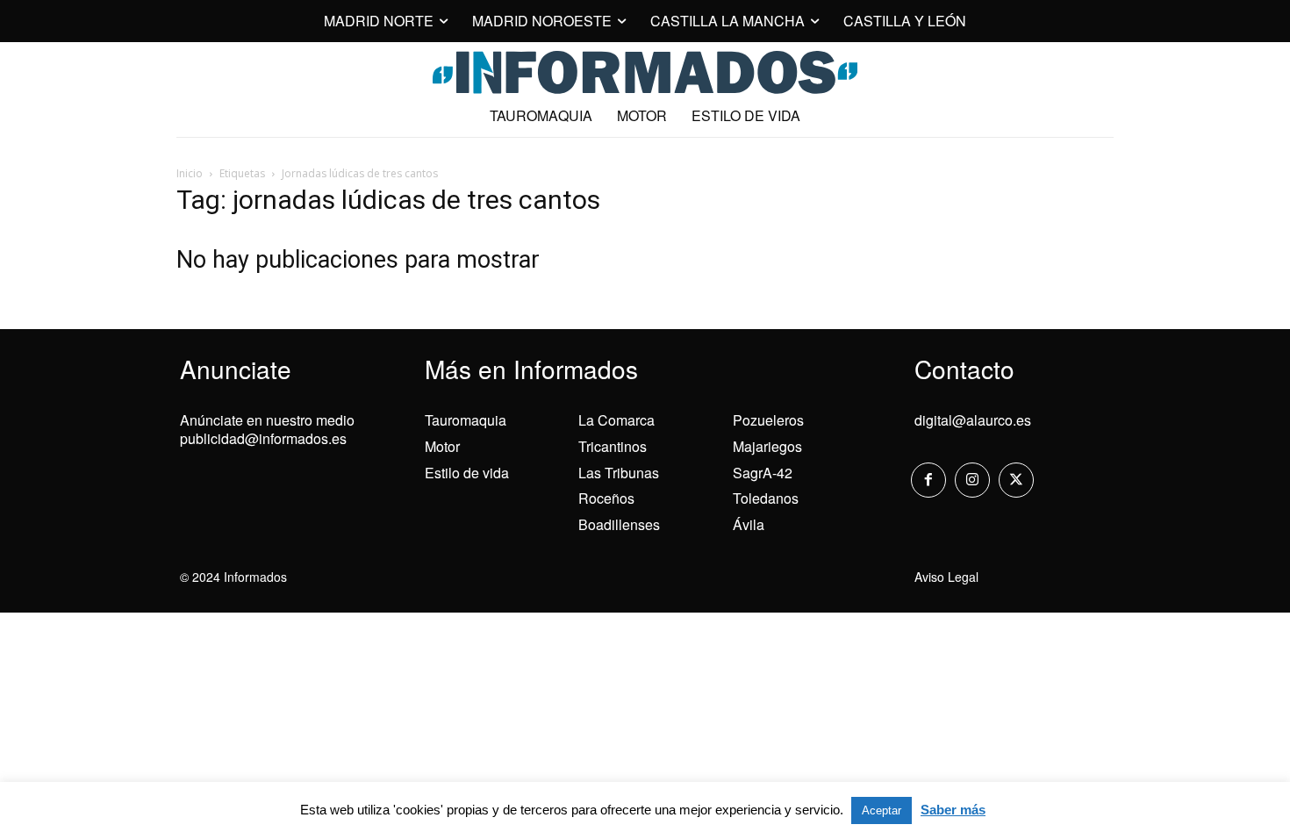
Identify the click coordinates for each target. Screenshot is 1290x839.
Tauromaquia (465, 420)
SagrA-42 (762, 473)
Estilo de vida (467, 473)
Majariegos (767, 446)
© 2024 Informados (233, 576)
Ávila (748, 524)
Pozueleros (768, 420)
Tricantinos (612, 446)
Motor (442, 446)
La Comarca (616, 420)
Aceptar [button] (881, 810)
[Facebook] (928, 480)
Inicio (189, 173)
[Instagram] (972, 480)
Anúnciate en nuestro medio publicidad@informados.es (267, 429)
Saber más (953, 809)
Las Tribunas (618, 473)
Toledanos (766, 498)
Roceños (606, 498)
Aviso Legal (946, 576)
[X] (1016, 480)
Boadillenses (619, 524)
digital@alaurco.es (972, 420)
